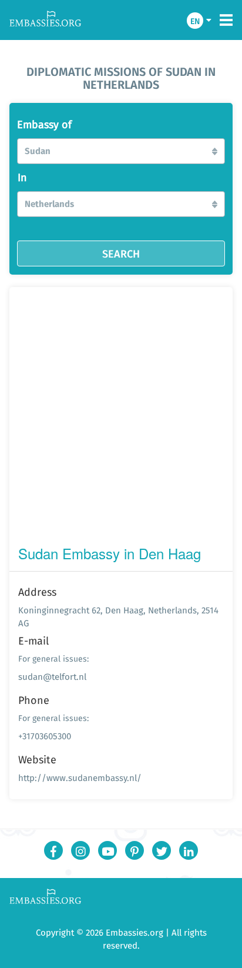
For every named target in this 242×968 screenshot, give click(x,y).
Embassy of (44, 124)
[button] (121, 151)
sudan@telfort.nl (52, 676)
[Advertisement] (121, 419)
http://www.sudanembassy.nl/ (80, 778)
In (22, 177)
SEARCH (121, 253)
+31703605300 (44, 736)
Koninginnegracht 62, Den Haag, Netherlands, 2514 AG (118, 616)
